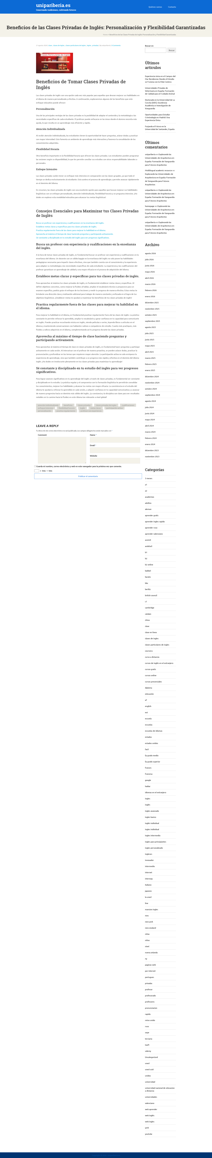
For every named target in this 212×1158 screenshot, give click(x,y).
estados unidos (151, 743)
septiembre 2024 (152, 395)
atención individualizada (48, 405)
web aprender (151, 1109)
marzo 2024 (150, 431)
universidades (151, 1097)
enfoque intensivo (45, 408)
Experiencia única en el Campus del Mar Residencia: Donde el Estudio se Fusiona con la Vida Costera (160, 79)
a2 (146, 490)
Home (105, 34)
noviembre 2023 (152, 456)
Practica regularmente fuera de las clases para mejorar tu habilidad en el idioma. (71, 230)
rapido (148, 1014)
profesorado (150, 995)
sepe (147, 1032)
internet (148, 872)
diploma (148, 687)
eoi (146, 712)
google (148, 780)
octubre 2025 (151, 315)
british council (151, 595)
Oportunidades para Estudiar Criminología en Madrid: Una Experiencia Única (157, 117)
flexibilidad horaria (67, 408)
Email (92, 445)
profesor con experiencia (91, 411)
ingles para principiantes (155, 841)
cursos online (150, 675)
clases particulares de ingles (76, 45)
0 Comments (116, 45)
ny (146, 958)
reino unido (150, 1020)
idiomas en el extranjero (155, 792)
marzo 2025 (150, 358)
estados (148, 737)
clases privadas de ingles (106, 405)
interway (149, 878)
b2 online (149, 564)
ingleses (148, 854)
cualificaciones (128, 405)
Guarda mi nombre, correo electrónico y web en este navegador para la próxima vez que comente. (79, 466)
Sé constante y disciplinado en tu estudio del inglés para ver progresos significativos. (72, 237)
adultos (148, 503)
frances (148, 767)
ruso (147, 1026)
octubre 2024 (151, 388)
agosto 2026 (150, 253)
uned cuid (149, 1069)
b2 (146, 558)
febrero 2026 (151, 290)
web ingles (149, 1121)
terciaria (148, 1038)
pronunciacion (151, 1008)
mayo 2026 (150, 271)
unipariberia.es (53, 5)
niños (147, 940)
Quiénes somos (155, 7)
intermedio (150, 866)
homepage (149, 206)
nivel (147, 946)
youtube (148, 1134)
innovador (149, 860)
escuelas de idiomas (153, 730)
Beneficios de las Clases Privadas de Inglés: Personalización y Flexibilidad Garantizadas (142, 34)
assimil (148, 540)
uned (147, 1063)
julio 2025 (149, 333)
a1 (146, 484)
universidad (150, 1081)
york (147, 1127)
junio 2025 (149, 339)
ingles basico (150, 817)
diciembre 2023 (152, 450)
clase (50, 45)
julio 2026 (149, 259)
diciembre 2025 (152, 302)
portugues (149, 977)
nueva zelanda (151, 952)
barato (148, 577)
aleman (148, 509)
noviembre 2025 (152, 308)
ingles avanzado (152, 811)
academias (149, 497)
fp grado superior (152, 761)
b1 (146, 552)
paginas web (150, 964)
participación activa (114, 408)
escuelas (148, 724)
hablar (147, 786)
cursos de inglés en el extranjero (159, 663)
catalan (148, 614)
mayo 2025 (150, 345)
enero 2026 (150, 296)
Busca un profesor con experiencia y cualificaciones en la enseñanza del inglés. (70, 223)
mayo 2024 (150, 419)
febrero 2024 (151, 438)
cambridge (149, 607)
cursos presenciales (153, 681)
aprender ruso (151, 527)
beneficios (68, 405)
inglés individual (152, 823)
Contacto (172, 7)
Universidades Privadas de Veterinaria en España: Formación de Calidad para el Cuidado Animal (160, 91)
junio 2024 (149, 413)
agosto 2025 (150, 327)
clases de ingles (58, 45)
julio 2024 (149, 407)
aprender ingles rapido (155, 521)
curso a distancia (152, 657)
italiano (148, 884)
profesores (149, 1001)
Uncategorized (151, 1057)
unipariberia (150, 154)
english (148, 706)
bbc (146, 583)
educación (149, 694)
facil (147, 749)
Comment (42, 435)
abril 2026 (149, 278)
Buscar (172, 50)
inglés (82, 408)
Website (93, 455)
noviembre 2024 (152, 382)
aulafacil (148, 546)
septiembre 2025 (152, 321)
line (146, 903)
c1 (146, 601)
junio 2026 (149, 265)
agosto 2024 (150, 401)
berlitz (148, 589)
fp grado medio (151, 755)
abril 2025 (149, 352)
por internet (150, 971)
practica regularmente (66, 411)
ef (146, 700)
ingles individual (152, 829)
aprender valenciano (154, 533)
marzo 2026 (150, 284)
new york (149, 921)
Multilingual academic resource (158, 170)
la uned (148, 897)
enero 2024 (150, 444)
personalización (44, 411)
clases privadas (84, 405)
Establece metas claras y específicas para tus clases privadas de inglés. (66, 226)
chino (147, 620)
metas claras (95, 408)
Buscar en (149, 45)
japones (148, 891)
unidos (148, 1075)
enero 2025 (150, 370)
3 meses (148, 478)
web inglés (149, 1115)
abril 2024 (149, 425)
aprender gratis (151, 515)
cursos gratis (150, 669)
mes (147, 915)
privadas (95, 45)
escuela (148, 718)
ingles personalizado (154, 848)
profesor (148, 989)
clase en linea (151, 632)
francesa (148, 774)
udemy (148, 1051)
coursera (148, 650)
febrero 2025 (151, 364)
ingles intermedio (152, 835)
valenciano (149, 1103)
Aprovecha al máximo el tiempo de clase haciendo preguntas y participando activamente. (74, 234)
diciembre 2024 (152, 376)
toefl (147, 1045)
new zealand (150, 927)
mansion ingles (151, 909)
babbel (148, 570)
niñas (147, 934)
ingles (89, 45)
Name (92, 435)
